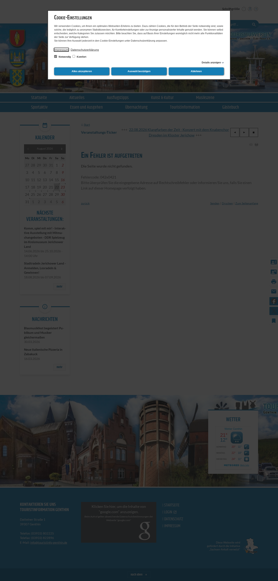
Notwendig (64, 56)
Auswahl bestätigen (139, 71)
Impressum (61, 49)
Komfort (81, 56)
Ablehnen (196, 71)
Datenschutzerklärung (85, 49)
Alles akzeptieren (82, 71)
